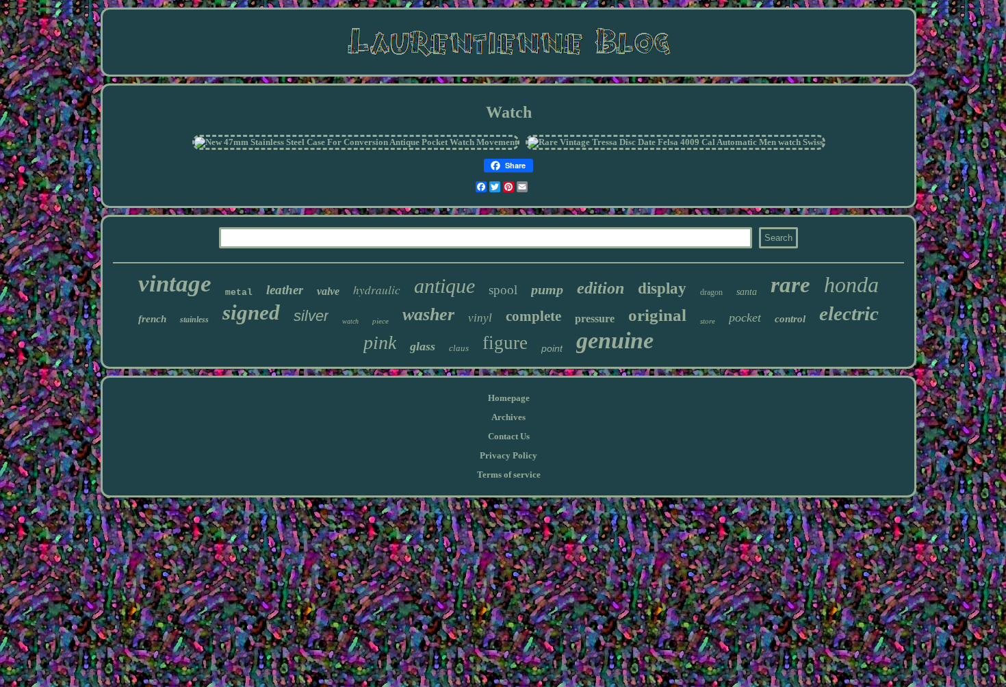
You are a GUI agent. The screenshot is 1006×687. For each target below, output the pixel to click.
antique (444, 285)
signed (251, 312)
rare (790, 284)
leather (284, 290)
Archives (508, 417)
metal (239, 292)
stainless (194, 319)
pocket (745, 317)
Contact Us (509, 436)
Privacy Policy (508, 455)
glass (422, 346)
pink (379, 342)
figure (505, 343)
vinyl (480, 317)
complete (533, 316)
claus (459, 348)
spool (503, 290)
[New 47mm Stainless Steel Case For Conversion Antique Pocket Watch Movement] (355, 142)
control (790, 318)
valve (328, 291)
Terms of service (509, 474)
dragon (711, 292)
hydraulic (376, 290)
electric (849, 313)
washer (428, 314)
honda (851, 284)
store (707, 321)
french (152, 318)
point (552, 348)
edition (600, 288)
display (662, 288)
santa (746, 292)
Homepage (509, 398)
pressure (595, 318)
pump (547, 289)
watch (350, 321)
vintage (174, 283)
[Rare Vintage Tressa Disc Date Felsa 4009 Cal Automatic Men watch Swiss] (675, 142)
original (657, 315)
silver (311, 315)
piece (380, 321)
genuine (615, 340)
